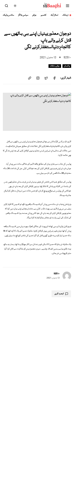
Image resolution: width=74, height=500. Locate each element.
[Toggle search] (6, 5)
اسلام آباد (54, 15)
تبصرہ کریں (59, 293)
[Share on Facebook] (54, 78)
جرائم (34, 15)
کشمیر (43, 15)
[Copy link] (30, 78)
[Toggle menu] (67, 5)
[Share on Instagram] (38, 78)
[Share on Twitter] (46, 78)
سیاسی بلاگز (23, 15)
